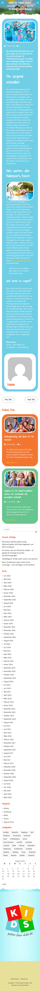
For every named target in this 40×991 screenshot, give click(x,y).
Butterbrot (6, 835)
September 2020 (10, 777)
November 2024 (9, 630)
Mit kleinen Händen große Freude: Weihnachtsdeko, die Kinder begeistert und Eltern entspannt (17, 544)
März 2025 (8, 616)
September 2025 (10, 599)
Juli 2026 (7, 575)
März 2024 (8, 657)
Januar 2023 (8, 705)
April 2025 (7, 613)
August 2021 (8, 753)
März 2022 (8, 736)
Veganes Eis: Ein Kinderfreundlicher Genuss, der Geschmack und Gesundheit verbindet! (18, 494)
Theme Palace (24, 985)
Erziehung (7, 811)
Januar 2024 (8, 664)
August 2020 (8, 780)
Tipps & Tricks (9, 822)
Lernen (25, 839)
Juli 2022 (7, 725)
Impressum (24, 979)
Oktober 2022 (9, 715)
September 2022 (10, 719)
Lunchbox (6, 845)
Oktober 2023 (9, 674)
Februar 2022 (9, 739)
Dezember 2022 (9, 708)
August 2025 (8, 603)
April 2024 (7, 654)
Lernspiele (28, 842)
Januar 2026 (8, 593)
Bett (32, 832)
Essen (5, 839)
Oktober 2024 (9, 633)
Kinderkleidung (15, 839)
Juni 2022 (7, 729)
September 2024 (10, 637)
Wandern (14, 855)
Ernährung (27, 835)
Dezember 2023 (9, 668)
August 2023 (8, 681)
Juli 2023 (7, 685)
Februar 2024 (9, 661)
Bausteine (15, 832)
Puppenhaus (7, 848)
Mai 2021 (7, 760)
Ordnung (21, 845)
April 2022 (7, 732)
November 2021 (9, 743)
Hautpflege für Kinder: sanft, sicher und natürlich (20, 559)
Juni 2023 (7, 688)
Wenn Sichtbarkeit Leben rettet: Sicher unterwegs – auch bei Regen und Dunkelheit (18, 563)
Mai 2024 (7, 650)
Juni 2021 (7, 756)
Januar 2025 (8, 623)
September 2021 (10, 749)
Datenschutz (15, 979)
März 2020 (8, 797)
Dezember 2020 (9, 766)
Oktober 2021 (9, 746)
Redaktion (11, 384)
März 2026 (8, 586)
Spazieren (6, 852)
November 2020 (9, 770)
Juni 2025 (7, 606)
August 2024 (8, 640)
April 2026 (7, 582)
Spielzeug (15, 852)
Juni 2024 (7, 647)
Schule (6, 818)
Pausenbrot (31, 845)
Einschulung (17, 835)
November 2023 (9, 671)
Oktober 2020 (9, 773)
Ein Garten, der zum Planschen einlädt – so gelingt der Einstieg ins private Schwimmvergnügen (17, 553)
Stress (23, 852)
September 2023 (10, 678)
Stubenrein (32, 852)
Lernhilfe (19, 842)
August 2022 (8, 722)
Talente (5, 855)
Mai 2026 (7, 579)
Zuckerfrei (31, 855)
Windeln (22, 855)
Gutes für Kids (23, 983)
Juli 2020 (7, 783)
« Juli (4, 884)
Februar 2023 (9, 702)
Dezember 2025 (9, 596)
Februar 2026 (9, 589)
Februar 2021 (9, 763)
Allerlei (6, 808)
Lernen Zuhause (8, 842)
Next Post (31, 399)
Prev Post (8, 399)
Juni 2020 (7, 787)
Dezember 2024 (9, 627)
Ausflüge (6, 832)
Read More (10, 462)
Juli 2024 (7, 644)
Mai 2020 (7, 790)
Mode (6, 815)
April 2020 (7, 794)
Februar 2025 (9, 620)
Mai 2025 (7, 610)
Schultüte (29, 848)
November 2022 (9, 712)
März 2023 (8, 698)
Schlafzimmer (18, 848)
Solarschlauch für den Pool (21, 260)
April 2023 (7, 695)
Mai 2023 (7, 691)
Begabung (24, 832)
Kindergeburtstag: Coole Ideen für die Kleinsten (19, 438)
